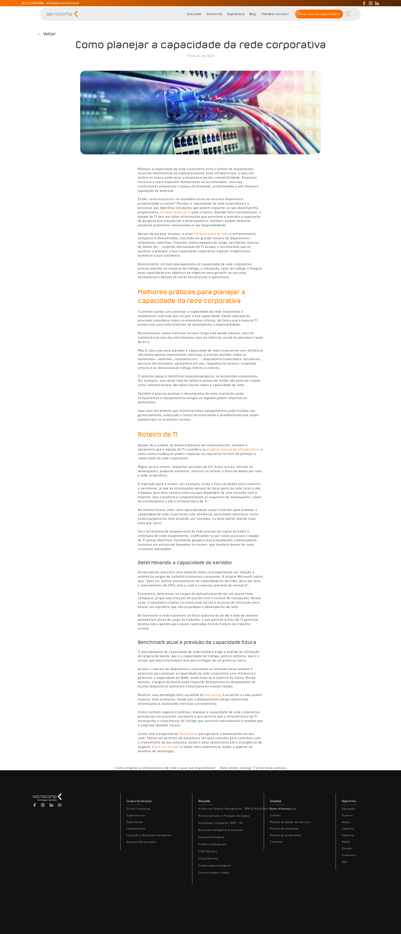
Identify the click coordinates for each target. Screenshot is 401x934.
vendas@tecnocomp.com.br (62, 3)
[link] (153, 809)
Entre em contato (166, 747)
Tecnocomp (188, 734)
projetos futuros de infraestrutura (233, 449)
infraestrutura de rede (211, 234)
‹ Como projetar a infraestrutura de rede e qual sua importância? (164, 768)
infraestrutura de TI (175, 212)
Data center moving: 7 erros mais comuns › (254, 768)
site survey (213, 695)
